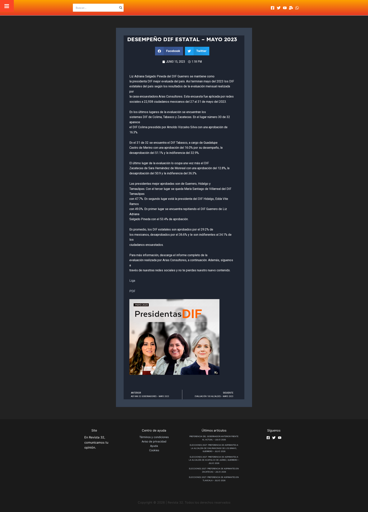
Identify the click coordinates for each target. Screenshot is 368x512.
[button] (169, 51)
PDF (132, 291)
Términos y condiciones (154, 437)
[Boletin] (291, 8)
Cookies (154, 450)
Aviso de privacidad (154, 441)
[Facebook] (272, 8)
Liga (132, 280)
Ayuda (154, 445)
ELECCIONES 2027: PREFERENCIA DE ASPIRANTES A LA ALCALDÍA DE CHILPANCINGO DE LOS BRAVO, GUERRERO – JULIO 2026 (214, 448)
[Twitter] (279, 8)
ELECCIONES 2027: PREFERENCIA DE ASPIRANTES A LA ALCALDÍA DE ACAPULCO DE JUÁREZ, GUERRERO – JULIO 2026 (214, 460)
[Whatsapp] (297, 8)
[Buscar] (120, 7)
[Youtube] (285, 8)
